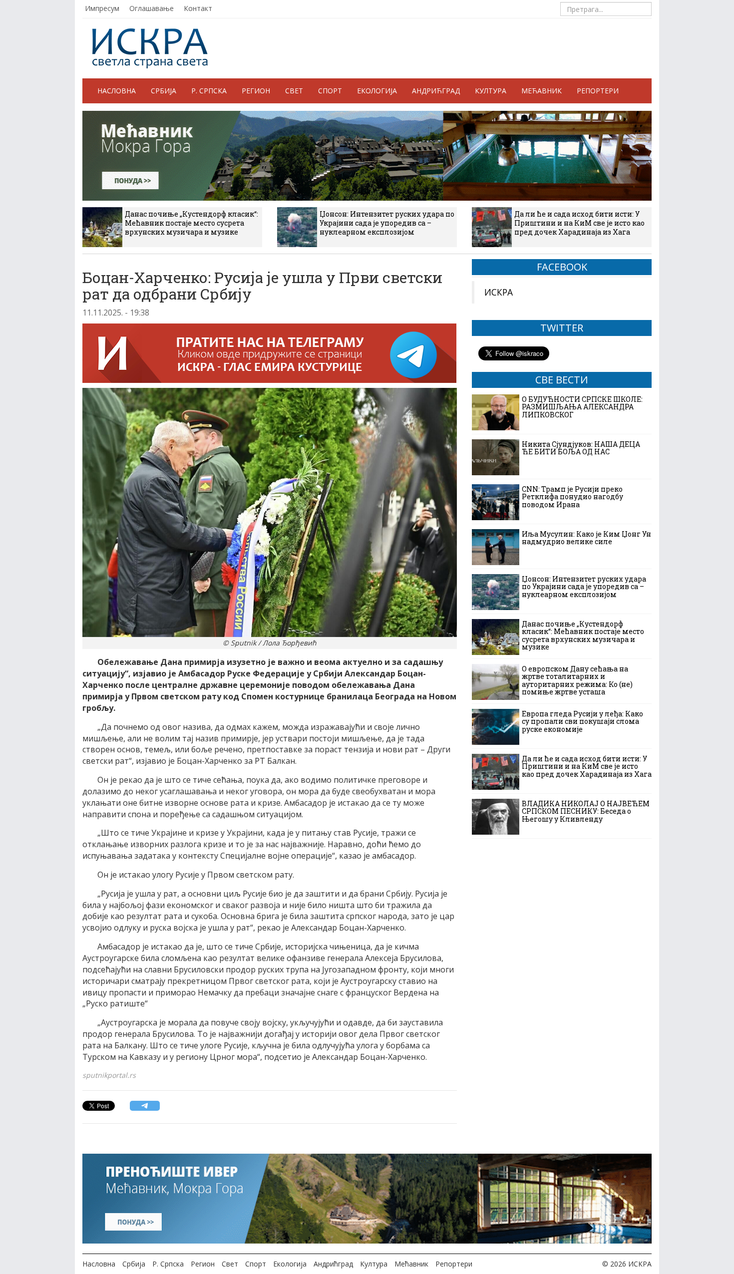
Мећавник (541, 90)
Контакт (198, 8)
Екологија (377, 90)
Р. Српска (209, 90)
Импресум (102, 8)
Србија (163, 90)
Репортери (598, 90)
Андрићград (436, 90)
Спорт (330, 90)
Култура (490, 90)
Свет (294, 90)
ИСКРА (498, 292)
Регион (256, 90)
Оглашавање (151, 8)
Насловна (116, 90)
